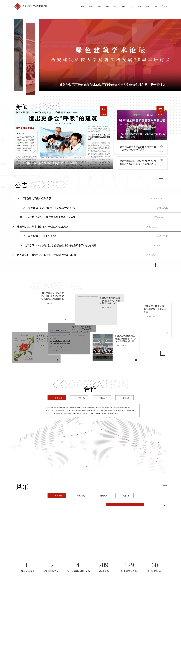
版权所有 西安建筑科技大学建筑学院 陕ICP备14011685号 (90, 644)
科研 (123, 7)
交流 (131, 7)
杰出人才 (89, 621)
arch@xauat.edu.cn (32, 611)
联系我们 (134, 621)
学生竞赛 (112, 627)
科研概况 (156, 600)
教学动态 (134, 603)
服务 (155, 7)
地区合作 (67, 624)
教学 (115, 7)
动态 (99, 7)
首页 (82, 7)
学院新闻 (89, 600)
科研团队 (156, 609)
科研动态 (156, 603)
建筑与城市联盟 (67, 630)
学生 (147, 7)
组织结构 (67, 603)
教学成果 (134, 600)
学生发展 (112, 624)
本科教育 (134, 606)
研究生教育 (134, 609)
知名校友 (89, 627)
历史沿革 (67, 606)
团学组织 (112, 609)
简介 (91, 7)
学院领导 (67, 609)
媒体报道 (89, 606)
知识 (111, 612)
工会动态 (112, 606)
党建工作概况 (111, 600)
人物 (139, 7)
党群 (107, 7)
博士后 (89, 630)
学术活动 (89, 603)
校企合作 (67, 627)
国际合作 (67, 621)
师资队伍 (89, 624)
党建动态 (112, 603)
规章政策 (134, 624)
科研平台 (156, 606)
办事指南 (156, 612)
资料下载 (134, 627)
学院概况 (67, 600)
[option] (63, 139)
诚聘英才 (89, 633)
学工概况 (112, 621)
